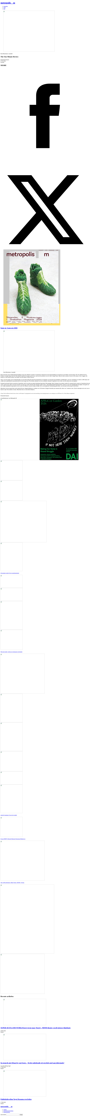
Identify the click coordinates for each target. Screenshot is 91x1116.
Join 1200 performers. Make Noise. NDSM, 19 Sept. (12, 882)
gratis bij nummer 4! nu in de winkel (9, 815)
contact (5, 1109)
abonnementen (6, 1112)
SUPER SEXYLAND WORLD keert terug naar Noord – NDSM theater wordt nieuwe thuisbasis (36, 1028)
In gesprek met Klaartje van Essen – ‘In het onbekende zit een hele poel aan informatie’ (32, 1063)
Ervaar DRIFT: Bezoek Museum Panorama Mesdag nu (13, 839)
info (4, 8)
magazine (5, 6)
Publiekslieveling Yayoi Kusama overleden (16, 1099)
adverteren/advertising (8, 1110)
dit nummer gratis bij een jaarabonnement (10, 573)
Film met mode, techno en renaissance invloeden (11, 651)
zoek (4, 7)
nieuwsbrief (3, 1114)
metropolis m (8, 2)
